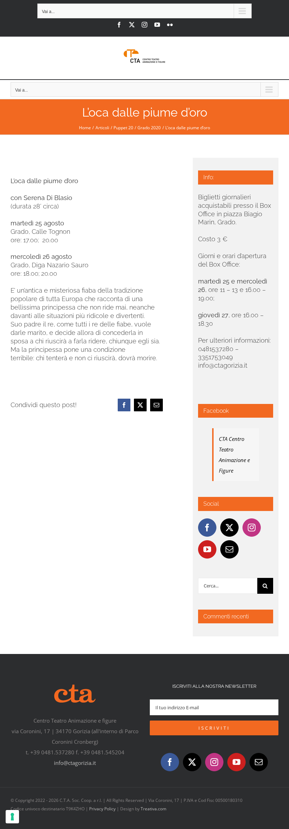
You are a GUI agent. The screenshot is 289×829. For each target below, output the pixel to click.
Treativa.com (153, 809)
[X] (140, 405)
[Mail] (229, 549)
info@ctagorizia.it (75, 762)
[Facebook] (124, 405)
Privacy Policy (102, 809)
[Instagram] (251, 527)
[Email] (156, 405)
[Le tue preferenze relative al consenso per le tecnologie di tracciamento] (12, 816)
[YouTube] (207, 549)
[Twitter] (229, 527)
